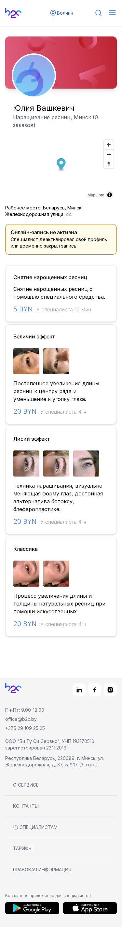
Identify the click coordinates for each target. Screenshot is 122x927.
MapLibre (96, 194)
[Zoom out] (109, 154)
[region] (61, 361)
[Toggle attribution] (110, 195)
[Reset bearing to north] (109, 163)
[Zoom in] (109, 145)
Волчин (65, 13)
